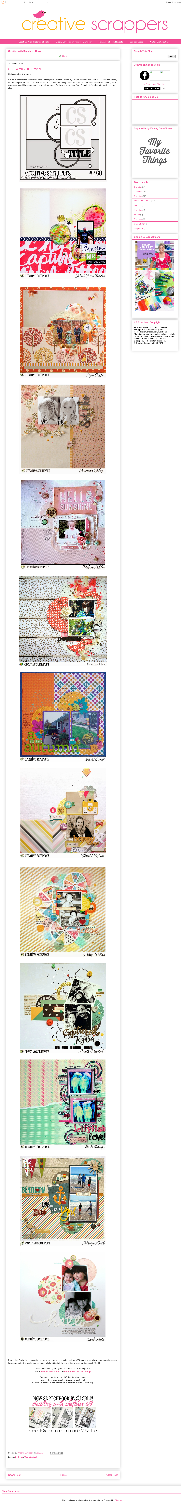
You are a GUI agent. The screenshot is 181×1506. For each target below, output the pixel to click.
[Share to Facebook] (59, 1453)
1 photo (137, 187)
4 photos (138, 210)
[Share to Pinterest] (62, 1453)
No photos (138, 228)
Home (63, 1475)
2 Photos (19, 1457)
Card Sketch (139, 224)
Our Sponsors (136, 42)
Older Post (112, 1475)
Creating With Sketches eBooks (34, 42)
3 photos (138, 196)
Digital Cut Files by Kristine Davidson (74, 42)
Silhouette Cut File (142, 201)
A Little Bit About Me (159, 42)
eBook (137, 215)
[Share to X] (56, 1453)
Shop (88, 1371)
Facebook (69, 1371)
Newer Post (14, 1475)
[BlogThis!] (53, 1453)
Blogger (118, 1500)
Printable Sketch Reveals (111, 42)
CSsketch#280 (30, 1457)
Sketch (137, 205)
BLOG (80, 1371)
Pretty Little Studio (50, 1371)
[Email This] (51, 1453)
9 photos (138, 219)
